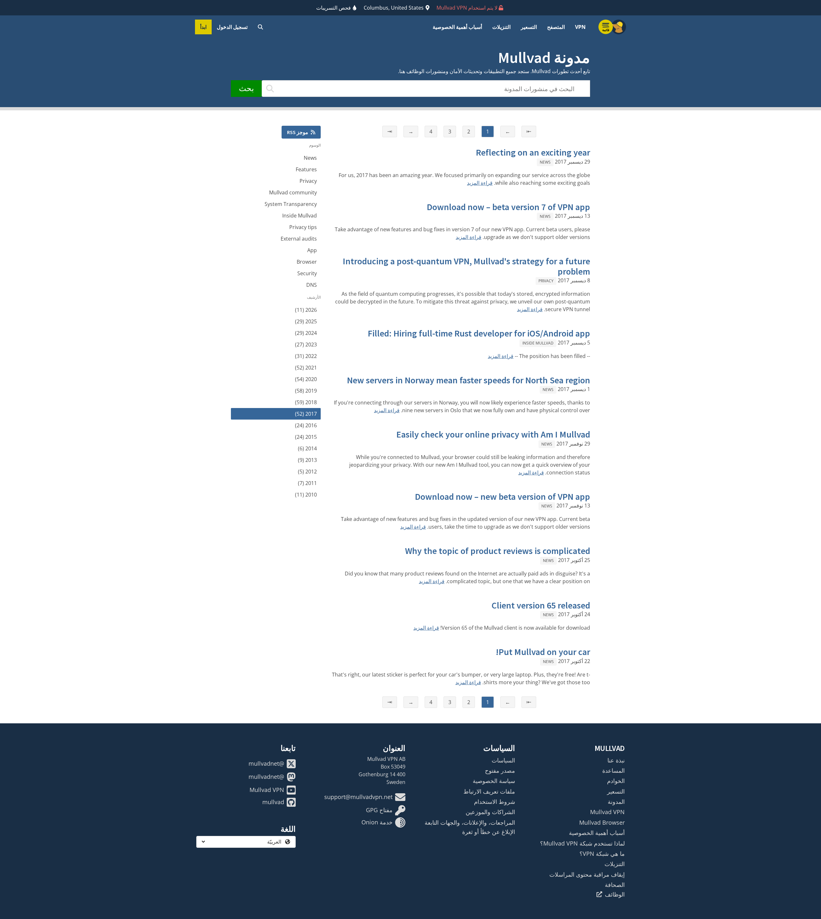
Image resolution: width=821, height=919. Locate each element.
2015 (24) (306, 436)
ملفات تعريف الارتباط (489, 791)
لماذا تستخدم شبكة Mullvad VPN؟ (582, 843)
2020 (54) (306, 379)
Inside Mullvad (538, 343)
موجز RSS (297, 132)
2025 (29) (306, 321)
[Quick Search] (260, 27)
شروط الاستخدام (494, 801)
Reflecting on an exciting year (533, 152)
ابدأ (203, 26)
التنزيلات (501, 26)
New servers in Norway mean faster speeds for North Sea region (468, 380)
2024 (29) (306, 332)
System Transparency (291, 204)
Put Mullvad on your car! (543, 652)
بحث (246, 88)
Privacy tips (303, 227)
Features (306, 169)
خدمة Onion (377, 822)
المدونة (616, 801)
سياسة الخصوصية (494, 781)
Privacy (546, 281)
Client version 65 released (541, 605)
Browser (307, 261)
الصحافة (615, 885)
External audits (299, 238)
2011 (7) (307, 483)
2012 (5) (307, 471)
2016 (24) (306, 425)
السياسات (503, 760)
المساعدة (613, 770)
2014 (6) (307, 448)
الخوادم (616, 781)
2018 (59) (306, 402)
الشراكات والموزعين (490, 812)
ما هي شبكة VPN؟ (602, 853)
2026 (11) (306, 309)
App (312, 250)
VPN (580, 26)
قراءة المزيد (480, 182)
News (545, 162)
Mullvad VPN (607, 812)
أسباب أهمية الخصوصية (457, 26)
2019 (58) (306, 390)
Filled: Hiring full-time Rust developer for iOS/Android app (479, 333)
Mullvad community (293, 192)
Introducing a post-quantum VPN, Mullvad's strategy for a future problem (466, 266)
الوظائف (615, 894)
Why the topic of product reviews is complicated (497, 551)
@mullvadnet (266, 763)
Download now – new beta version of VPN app (502, 496)
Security (307, 273)
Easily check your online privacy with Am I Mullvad (493, 434)
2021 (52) (306, 367)
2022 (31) (306, 356)
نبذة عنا (616, 760)
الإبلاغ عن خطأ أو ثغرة (488, 832)
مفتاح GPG (379, 810)
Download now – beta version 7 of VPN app (508, 207)
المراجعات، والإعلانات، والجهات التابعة (470, 822)
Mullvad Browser (602, 822)
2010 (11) (306, 494)
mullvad (273, 802)
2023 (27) (306, 344)
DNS (311, 284)
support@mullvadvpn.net (358, 797)
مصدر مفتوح (500, 770)
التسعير (529, 26)
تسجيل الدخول (232, 26)
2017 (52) (306, 413)
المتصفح (556, 26)
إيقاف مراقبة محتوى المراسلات (587, 874)
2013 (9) (307, 460)
